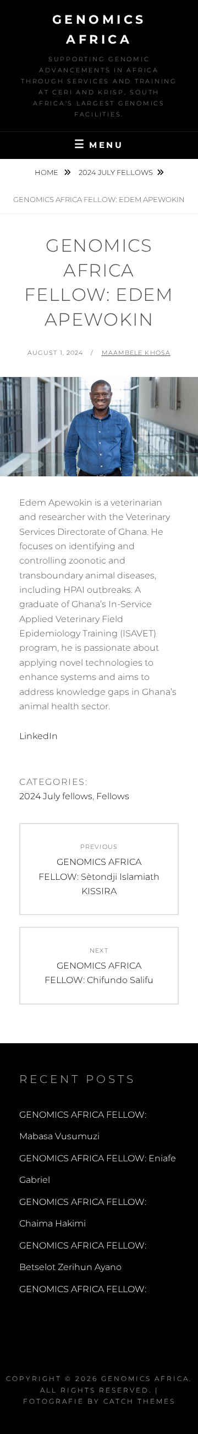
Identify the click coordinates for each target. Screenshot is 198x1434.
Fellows (112, 796)
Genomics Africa (145, 1378)
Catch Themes (139, 1401)
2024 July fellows (116, 172)
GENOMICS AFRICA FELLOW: (82, 1289)
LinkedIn (38, 736)
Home (47, 172)
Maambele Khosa (136, 353)
